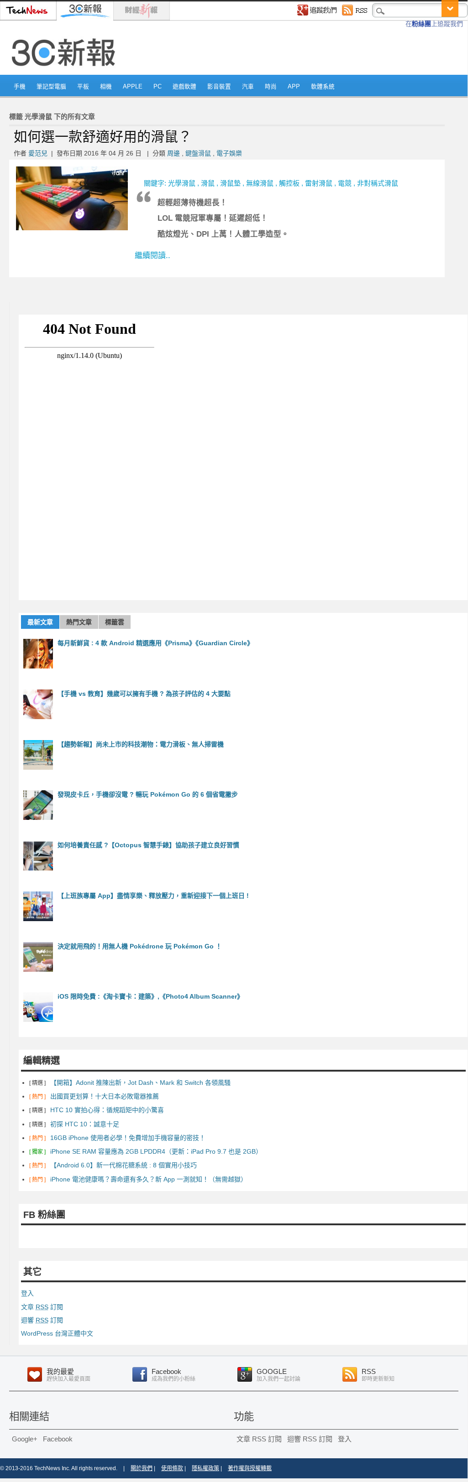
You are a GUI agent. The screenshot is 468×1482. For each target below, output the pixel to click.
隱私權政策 (205, 1468)
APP (294, 86)
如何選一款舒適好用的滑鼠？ (103, 136)
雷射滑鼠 (318, 183)
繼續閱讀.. (152, 255)
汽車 (248, 86)
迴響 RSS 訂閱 (309, 1439)
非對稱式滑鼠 (377, 183)
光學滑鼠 (181, 183)
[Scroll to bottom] (450, 8)
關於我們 (141, 1468)
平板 (83, 86)
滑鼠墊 (230, 183)
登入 (27, 1293)
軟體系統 (323, 86)
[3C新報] (66, 71)
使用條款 (172, 1468)
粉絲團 (421, 23)
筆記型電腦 (51, 86)
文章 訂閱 (42, 1307)
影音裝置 (219, 86)
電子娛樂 (229, 153)
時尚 (271, 86)
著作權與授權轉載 (250, 1468)
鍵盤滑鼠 (198, 153)
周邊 (173, 153)
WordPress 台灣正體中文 (57, 1333)
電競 (345, 183)
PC (157, 86)
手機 (20, 86)
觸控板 (289, 183)
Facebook (58, 1439)
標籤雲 (114, 622)
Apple (132, 86)
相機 (106, 86)
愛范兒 (37, 153)
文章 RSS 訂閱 (259, 1439)
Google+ (24, 1439)
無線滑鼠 (259, 183)
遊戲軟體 (184, 86)
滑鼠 (208, 183)
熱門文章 (79, 622)
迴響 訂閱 (42, 1320)
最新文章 (40, 622)
